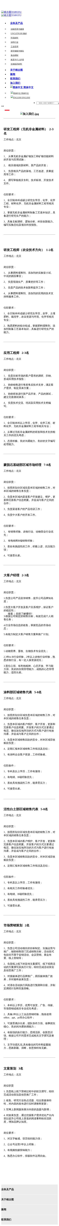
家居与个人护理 (17, 60)
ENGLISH (25, 98)
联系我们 (15, 78)
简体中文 (25, 93)
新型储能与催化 (17, 51)
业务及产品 (16, 23)
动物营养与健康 (17, 29)
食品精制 (14, 55)
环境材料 (14, 38)
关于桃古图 (16, 70)
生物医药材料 (16, 64)
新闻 (12, 74)
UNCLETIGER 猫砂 (19, 33)
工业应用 (14, 46)
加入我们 (15, 83)
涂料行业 (14, 42)
